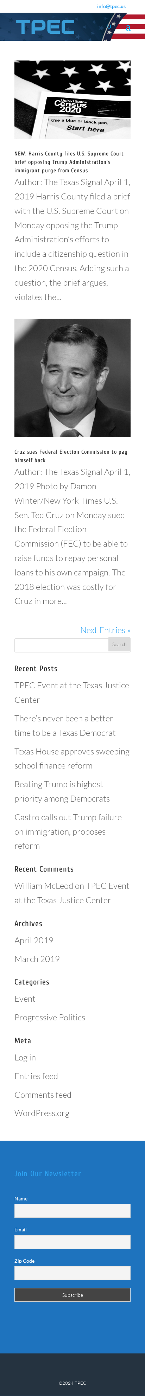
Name (20, 1198)
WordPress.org (41, 1113)
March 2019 (37, 959)
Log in (25, 1057)
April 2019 (33, 940)
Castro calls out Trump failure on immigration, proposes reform (68, 831)
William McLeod (43, 885)
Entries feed (36, 1076)
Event (25, 998)
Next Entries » (105, 630)
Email (20, 1229)
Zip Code (24, 1261)
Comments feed (42, 1094)
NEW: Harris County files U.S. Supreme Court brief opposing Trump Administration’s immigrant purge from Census (69, 162)
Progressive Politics (49, 1017)
